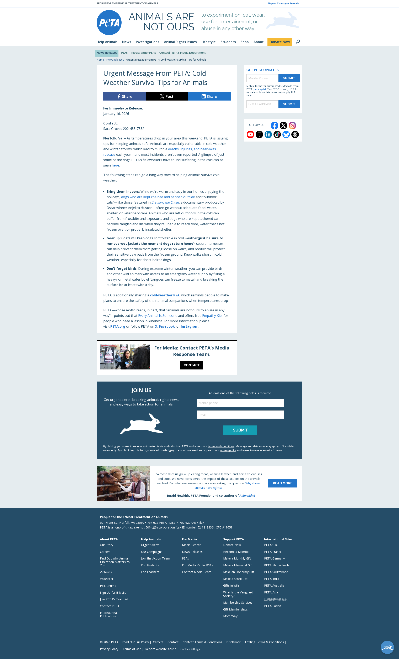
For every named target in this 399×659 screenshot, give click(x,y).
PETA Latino (272, 606)
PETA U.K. (271, 545)
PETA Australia (274, 585)
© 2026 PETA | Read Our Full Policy (124, 642)
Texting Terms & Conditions (264, 642)
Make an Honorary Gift (238, 572)
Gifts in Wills (231, 585)
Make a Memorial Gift (238, 565)
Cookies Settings (190, 649)
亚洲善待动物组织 (275, 599)
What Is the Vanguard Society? (238, 594)
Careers (105, 552)
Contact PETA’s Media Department (182, 52)
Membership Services (237, 602)
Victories (106, 572)
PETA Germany (274, 558)
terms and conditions (221, 446)
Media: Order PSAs (143, 52)
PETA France (273, 552)
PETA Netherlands (276, 565)
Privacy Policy (109, 649)
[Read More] (199, 483)
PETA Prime (108, 586)
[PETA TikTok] (277, 134)
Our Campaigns (151, 552)
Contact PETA (109, 606)
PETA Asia (271, 592)
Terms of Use (131, 649)
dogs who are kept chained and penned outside (158, 197)
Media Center (191, 545)
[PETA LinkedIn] (268, 134)
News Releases (107, 52)
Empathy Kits (212, 315)
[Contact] (167, 358)
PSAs (124, 52)
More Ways (231, 616)
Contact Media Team (196, 572)
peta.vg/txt (260, 89)
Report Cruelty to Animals (283, 3)
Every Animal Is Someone (157, 315)
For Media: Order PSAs (197, 565)
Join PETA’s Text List (114, 599)
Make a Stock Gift (235, 579)
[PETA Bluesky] (286, 134)
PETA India (271, 579)
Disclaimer (233, 642)
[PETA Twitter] (283, 125)
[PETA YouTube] (250, 134)
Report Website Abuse (160, 649)
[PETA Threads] (295, 134)
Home (100, 59)
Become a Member (236, 552)
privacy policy (228, 450)
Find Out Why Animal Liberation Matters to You (115, 561)
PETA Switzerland (276, 572)
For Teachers (150, 572)
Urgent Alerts (150, 545)
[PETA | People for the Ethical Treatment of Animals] (109, 22)
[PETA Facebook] (274, 125)
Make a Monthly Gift (237, 558)
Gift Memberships (235, 609)
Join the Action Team (155, 558)
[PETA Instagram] (292, 125)
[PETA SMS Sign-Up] (259, 134)
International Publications (108, 614)
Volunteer (106, 579)
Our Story (106, 545)
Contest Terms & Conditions (202, 642)
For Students (150, 565)
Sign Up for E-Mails (113, 592)
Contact (173, 642)
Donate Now (232, 545)
